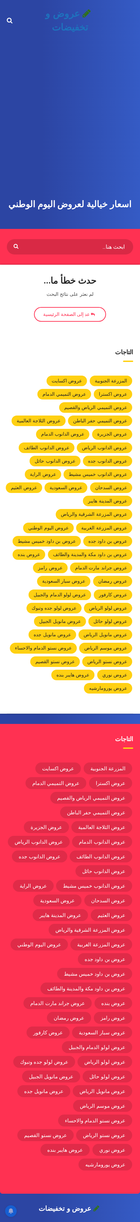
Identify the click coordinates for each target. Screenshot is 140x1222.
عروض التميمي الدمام (64, 394)
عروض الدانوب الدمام (63, 434)
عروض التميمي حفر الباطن (100, 420)
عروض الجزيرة (112, 434)
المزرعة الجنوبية (111, 380)
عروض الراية (43, 474)
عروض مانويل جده (52, 634)
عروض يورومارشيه (108, 688)
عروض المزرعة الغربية (104, 527)
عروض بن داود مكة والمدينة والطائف (90, 554)
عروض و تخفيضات (67, 20)
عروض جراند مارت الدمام (101, 567)
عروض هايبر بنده (73, 674)
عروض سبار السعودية (64, 581)
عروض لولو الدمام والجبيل (60, 594)
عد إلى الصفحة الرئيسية (67, 314)
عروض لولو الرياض (108, 608)
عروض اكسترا (113, 394)
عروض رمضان (112, 581)
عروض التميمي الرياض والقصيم (95, 407)
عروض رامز (50, 567)
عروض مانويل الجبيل (60, 621)
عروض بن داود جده (107, 541)
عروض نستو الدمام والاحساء (43, 647)
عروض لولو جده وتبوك (54, 608)
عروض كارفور (113, 594)
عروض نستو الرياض (107, 661)
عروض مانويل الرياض (105, 634)
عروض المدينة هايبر (107, 500)
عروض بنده (29, 554)
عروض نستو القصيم (55, 661)
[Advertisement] (70, 114)
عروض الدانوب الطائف (46, 447)
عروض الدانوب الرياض (104, 447)
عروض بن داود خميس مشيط (47, 541)
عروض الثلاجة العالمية (38, 420)
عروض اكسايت (67, 380)
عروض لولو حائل (110, 621)
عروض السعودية (66, 487)
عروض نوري (114, 674)
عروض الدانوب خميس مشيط (98, 474)
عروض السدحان (111, 487)
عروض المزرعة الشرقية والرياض (94, 514)
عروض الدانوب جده (107, 460)
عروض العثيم (24, 487)
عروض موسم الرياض (105, 647)
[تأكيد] (17, 245)
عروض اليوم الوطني (48, 527)
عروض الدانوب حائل (55, 460)
